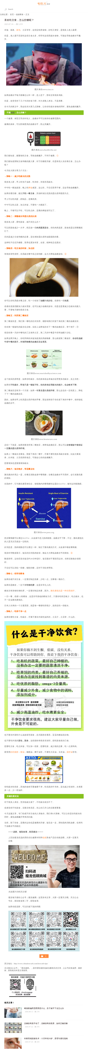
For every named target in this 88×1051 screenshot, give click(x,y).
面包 (18, 30)
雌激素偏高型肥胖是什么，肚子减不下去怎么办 (44, 1008)
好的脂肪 (14, 752)
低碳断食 (19, 14)
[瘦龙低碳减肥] (44, 3)
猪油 (22, 752)
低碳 (12, 113)
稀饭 (30, 188)
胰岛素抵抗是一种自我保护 (63, 591)
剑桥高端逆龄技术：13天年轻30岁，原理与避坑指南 (46, 1038)
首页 (12, 14)
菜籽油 (70, 752)
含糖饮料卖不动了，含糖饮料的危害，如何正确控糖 (46, 1023)
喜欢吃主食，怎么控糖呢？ (19, 20)
